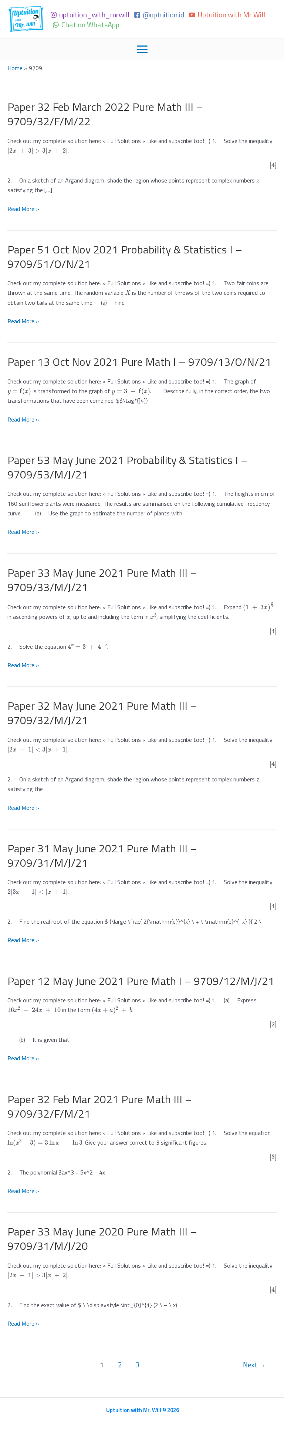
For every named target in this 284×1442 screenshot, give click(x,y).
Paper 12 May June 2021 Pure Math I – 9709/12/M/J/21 (140, 980)
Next (254, 1364)
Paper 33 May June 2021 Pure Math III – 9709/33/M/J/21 (102, 580)
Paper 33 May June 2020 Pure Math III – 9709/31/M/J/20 (102, 1238)
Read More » (23, 209)
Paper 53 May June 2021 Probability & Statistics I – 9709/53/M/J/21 (127, 467)
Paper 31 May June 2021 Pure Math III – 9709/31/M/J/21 (102, 855)
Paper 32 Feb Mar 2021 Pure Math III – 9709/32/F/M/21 (99, 1106)
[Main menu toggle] (142, 49)
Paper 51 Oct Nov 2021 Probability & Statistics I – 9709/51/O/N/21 (124, 256)
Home (15, 68)
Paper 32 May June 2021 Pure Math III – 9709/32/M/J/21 (102, 713)
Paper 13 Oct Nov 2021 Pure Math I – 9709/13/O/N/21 (139, 361)
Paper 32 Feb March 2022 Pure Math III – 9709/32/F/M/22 (105, 114)
